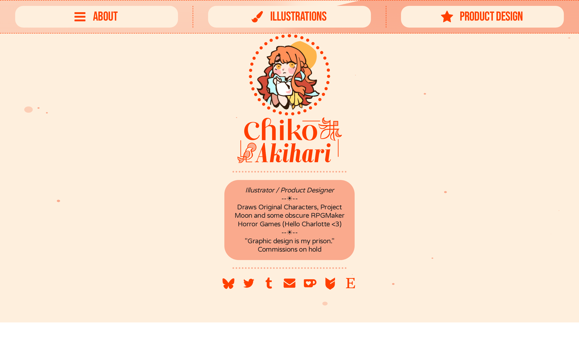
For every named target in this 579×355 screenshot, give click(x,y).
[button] (96, 17)
